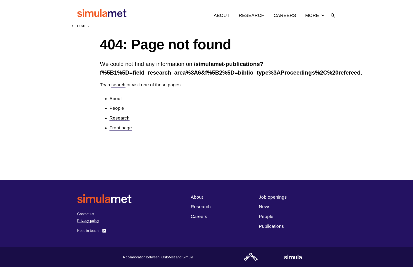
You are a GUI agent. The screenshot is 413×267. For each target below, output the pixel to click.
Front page (120, 127)
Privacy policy (88, 220)
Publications (271, 226)
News (265, 206)
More (312, 15)
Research (252, 15)
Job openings (273, 197)
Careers (285, 15)
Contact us (85, 214)
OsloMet (168, 257)
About (222, 15)
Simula (187, 257)
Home (81, 26)
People (116, 108)
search (118, 84)
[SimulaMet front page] (104, 198)
